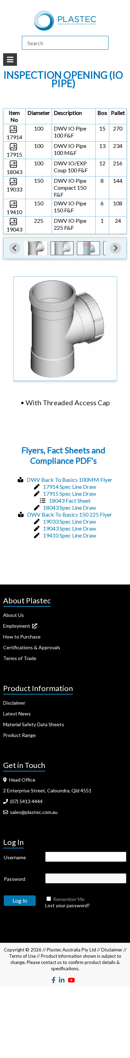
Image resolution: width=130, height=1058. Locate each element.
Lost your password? (67, 905)
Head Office (21, 780)
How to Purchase (22, 637)
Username (15, 857)
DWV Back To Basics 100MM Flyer (69, 479)
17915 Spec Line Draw (69, 493)
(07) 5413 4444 (25, 801)
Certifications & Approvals (31, 647)
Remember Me (69, 899)
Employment (17, 626)
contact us (51, 962)
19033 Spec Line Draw (69, 521)
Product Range (19, 735)
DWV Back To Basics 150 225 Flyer (69, 514)
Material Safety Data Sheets (33, 724)
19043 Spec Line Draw (69, 528)
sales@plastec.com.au (33, 812)
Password (14, 879)
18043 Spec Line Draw (69, 507)
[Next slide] (115, 248)
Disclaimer (14, 703)
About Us (13, 615)
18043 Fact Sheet (69, 500)
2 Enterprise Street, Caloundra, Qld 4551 (47, 790)
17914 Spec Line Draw (69, 486)
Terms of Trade (19, 658)
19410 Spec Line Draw (69, 535)
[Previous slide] (14, 248)
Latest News (17, 713)
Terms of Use (22, 956)
